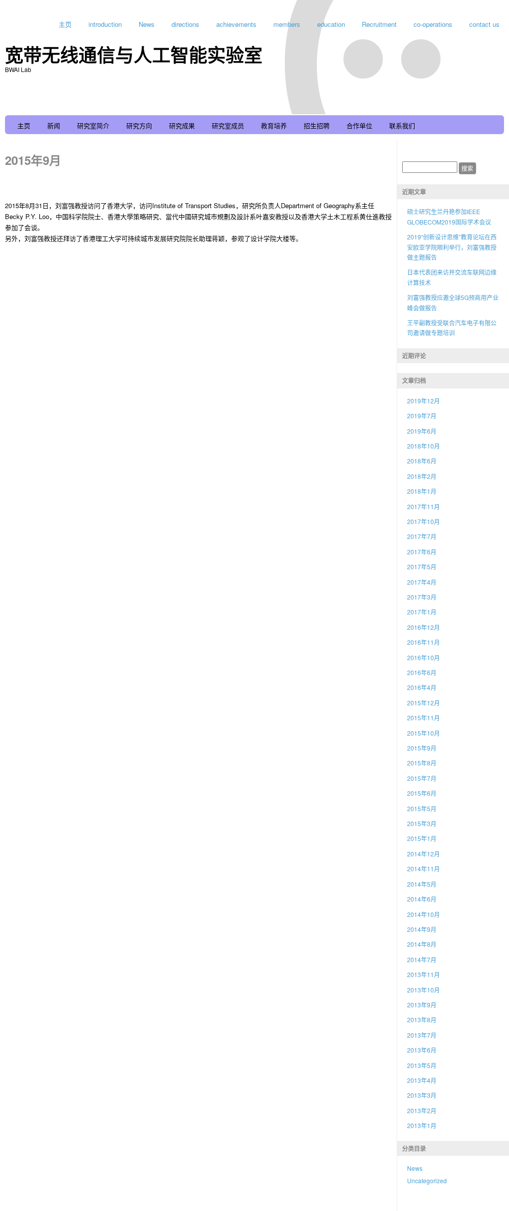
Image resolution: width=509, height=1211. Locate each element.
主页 (65, 24)
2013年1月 (421, 1125)
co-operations (433, 24)
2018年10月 (423, 446)
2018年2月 (421, 476)
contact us (484, 24)
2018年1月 (421, 491)
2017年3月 (421, 597)
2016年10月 (423, 657)
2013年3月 (421, 1095)
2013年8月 (421, 1019)
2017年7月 (421, 536)
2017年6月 (421, 551)
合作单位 (359, 125)
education (331, 24)
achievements (236, 24)
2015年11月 (423, 717)
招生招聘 (317, 125)
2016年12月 (423, 627)
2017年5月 (421, 566)
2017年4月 (421, 582)
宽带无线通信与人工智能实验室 (133, 54)
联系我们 (402, 125)
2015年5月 (421, 808)
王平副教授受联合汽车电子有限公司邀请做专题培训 (452, 327)
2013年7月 (421, 1035)
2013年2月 (421, 1110)
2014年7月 (421, 959)
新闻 (53, 125)
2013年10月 (423, 989)
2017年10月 (423, 521)
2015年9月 (421, 748)
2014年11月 (423, 868)
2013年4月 (421, 1080)
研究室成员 (228, 125)
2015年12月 (423, 702)
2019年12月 (423, 400)
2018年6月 (421, 460)
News (147, 24)
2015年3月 (421, 823)
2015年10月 (423, 733)
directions (185, 24)
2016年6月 (421, 672)
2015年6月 (421, 793)
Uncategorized (427, 1180)
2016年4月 (421, 687)
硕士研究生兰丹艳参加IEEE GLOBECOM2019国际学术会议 (449, 216)
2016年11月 (423, 642)
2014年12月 (423, 853)
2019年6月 (421, 431)
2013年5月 (421, 1065)
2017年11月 (423, 506)
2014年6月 (421, 899)
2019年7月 (421, 415)
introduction (105, 24)
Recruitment (379, 24)
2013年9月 (421, 1004)
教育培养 (274, 125)
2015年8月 (421, 762)
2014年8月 (421, 944)
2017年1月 (421, 611)
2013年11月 (423, 974)
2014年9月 (421, 929)
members (286, 24)
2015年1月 (421, 838)
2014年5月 (421, 884)
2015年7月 (421, 778)
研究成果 (182, 125)
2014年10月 (423, 914)
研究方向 (139, 125)
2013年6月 (421, 1050)
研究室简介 (93, 125)
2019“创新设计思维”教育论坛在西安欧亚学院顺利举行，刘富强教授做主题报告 (452, 246)
